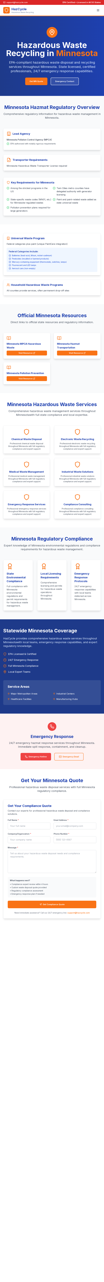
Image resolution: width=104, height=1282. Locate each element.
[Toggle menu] (98, 10)
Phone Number (61, 834)
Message (13, 847)
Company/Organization (19, 834)
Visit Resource (25, 353)
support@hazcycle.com (78, 913)
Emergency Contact (64, 81)
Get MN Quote (36, 81)
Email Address (61, 820)
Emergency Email (71, 756)
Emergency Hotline (38, 756)
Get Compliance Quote (54, 904)
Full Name (13, 820)
